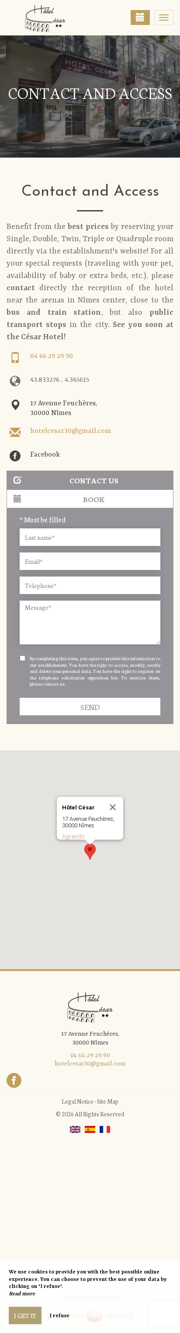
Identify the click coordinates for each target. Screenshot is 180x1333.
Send (90, 706)
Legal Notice (77, 1101)
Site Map (107, 1101)
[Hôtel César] (50, 17)
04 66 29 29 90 (51, 356)
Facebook (45, 455)
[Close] (112, 807)
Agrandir (73, 836)
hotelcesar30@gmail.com (70, 431)
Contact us (93, 480)
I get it (25, 1315)
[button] (90, 851)
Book (94, 499)
